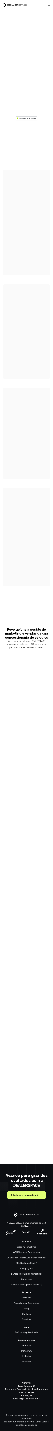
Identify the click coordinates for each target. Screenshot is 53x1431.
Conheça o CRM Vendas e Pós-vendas (24, 337)
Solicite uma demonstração (24, 44)
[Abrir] (48, 5)
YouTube (26, 1361)
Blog (26, 1308)
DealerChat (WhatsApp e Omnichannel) (26, 1257)
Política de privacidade (26, 1332)
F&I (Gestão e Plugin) (26, 1263)
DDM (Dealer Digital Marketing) (26, 1273)
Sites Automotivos (26, 1247)
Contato (26, 1314)
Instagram (26, 1350)
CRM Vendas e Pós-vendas (26, 1252)
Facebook (27, 1345)
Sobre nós (26, 1297)
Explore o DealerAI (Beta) (20, 545)
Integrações (26, 1268)
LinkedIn (26, 1356)
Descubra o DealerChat (19, 438)
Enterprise (26, 1279)
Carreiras (26, 1319)
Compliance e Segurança (26, 1303)
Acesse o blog (26, 1147)
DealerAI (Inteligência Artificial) (26, 1284)
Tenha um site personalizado (22, 236)
